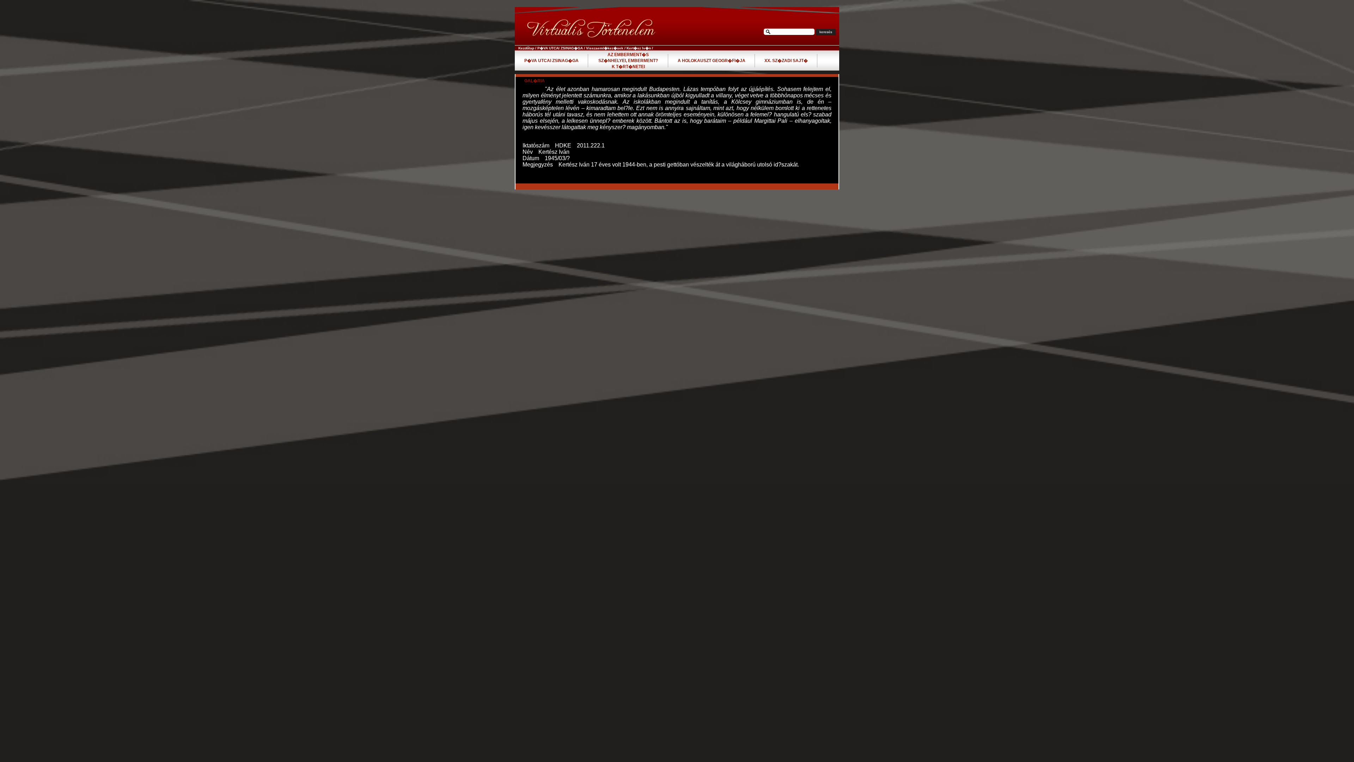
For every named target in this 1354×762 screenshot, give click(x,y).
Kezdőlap (526, 48)
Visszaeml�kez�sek (604, 48)
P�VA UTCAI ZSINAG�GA (560, 48)
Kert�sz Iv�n (639, 48)
